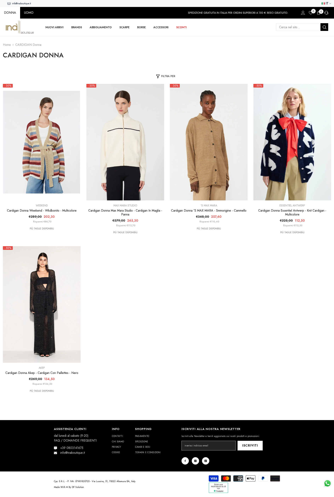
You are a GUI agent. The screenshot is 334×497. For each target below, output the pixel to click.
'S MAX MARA (209, 205)
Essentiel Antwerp (292, 205)
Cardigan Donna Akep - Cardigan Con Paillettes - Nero (41, 373)
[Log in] (303, 13)
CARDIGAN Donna (28, 45)
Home (7, 45)
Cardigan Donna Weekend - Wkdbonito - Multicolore (42, 211)
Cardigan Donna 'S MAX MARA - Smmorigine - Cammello (208, 211)
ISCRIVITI (250, 445)
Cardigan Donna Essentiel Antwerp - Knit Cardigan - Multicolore (292, 212)
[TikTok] (205, 461)
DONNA (10, 12)
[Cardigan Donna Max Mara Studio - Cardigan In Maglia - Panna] (125, 142)
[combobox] (298, 27)
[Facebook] (185, 461)
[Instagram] (195, 461)
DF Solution (78, 487)
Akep (42, 368)
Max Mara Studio (125, 205)
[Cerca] (302, 27)
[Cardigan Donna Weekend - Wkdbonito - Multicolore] (42, 142)
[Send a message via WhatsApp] (327, 483)
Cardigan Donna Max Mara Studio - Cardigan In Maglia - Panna (125, 212)
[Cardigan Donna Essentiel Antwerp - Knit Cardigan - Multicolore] (292, 142)
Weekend (42, 205)
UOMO (28, 12)
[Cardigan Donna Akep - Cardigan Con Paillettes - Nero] (42, 304)
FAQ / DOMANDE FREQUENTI (75, 440)
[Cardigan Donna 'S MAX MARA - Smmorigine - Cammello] (209, 142)
